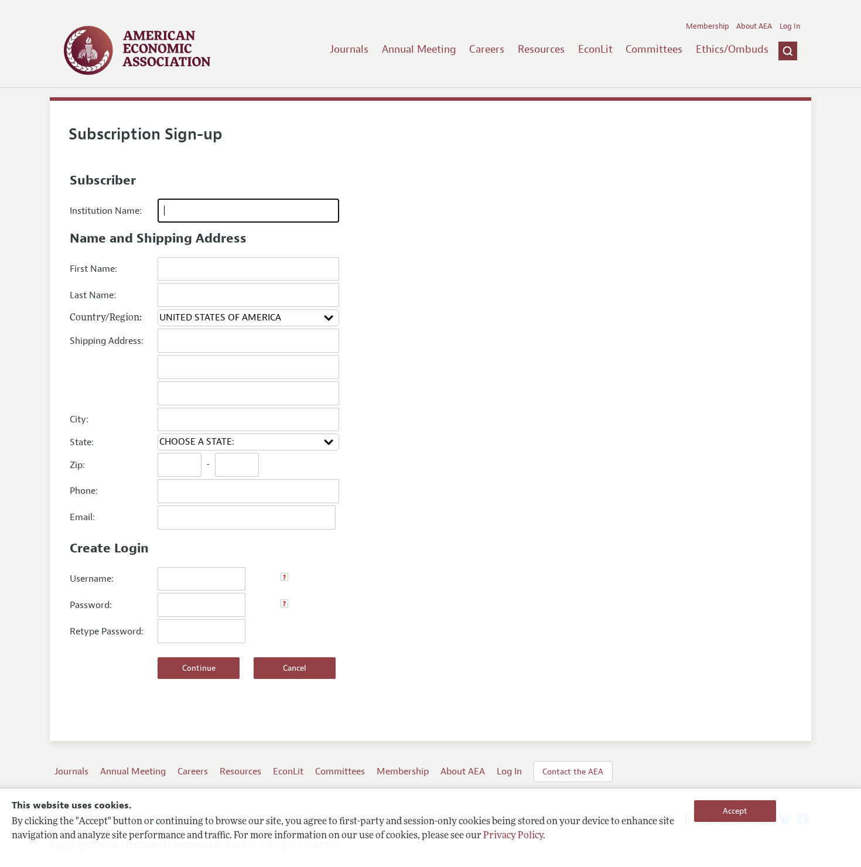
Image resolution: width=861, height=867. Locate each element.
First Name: (93, 269)
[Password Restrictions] (284, 605)
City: (79, 419)
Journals (349, 49)
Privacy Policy (513, 836)
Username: (92, 579)
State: (82, 442)
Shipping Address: (107, 341)
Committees (654, 49)
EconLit (595, 49)
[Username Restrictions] (284, 578)
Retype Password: (107, 631)
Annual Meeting (419, 49)
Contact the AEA (572, 771)
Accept (735, 810)
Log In (790, 26)
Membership (707, 26)
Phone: (84, 491)
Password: (91, 605)
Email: (82, 517)
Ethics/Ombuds (732, 49)
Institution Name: (106, 211)
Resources (541, 49)
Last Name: (93, 295)
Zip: (77, 465)
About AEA (754, 26)
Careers (486, 49)
